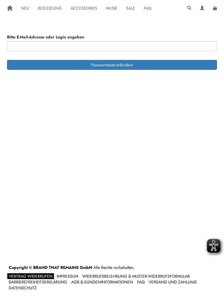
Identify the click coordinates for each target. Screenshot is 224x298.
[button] (189, 8)
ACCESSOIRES (84, 8)
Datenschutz (23, 288)
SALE (130, 8)
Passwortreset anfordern (112, 65)
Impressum (67, 276)
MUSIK (111, 8)
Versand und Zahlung (173, 282)
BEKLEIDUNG (50, 8)
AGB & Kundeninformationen (102, 282)
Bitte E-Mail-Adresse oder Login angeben (45, 37)
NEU (25, 8)
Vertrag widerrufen (30, 276)
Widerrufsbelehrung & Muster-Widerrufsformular (136, 276)
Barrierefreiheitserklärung (38, 282)
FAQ (147, 8)
